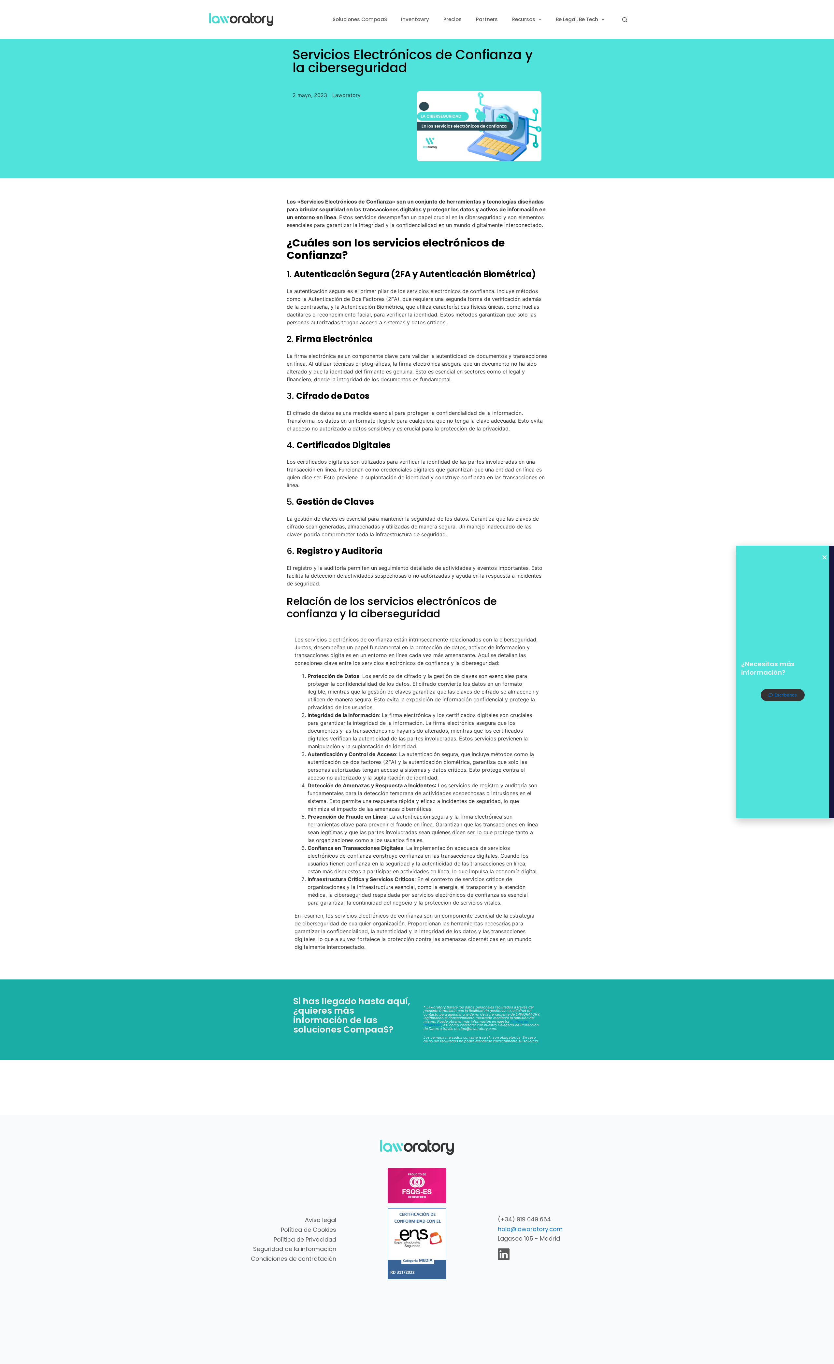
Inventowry (415, 19)
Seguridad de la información (294, 1249)
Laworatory (346, 95)
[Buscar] (624, 19)
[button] (824, 557)
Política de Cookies (308, 1230)
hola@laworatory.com (530, 1229)
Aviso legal (320, 1220)
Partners (487, 19)
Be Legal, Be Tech (577, 19)
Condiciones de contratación (293, 1259)
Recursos (523, 19)
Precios (452, 19)
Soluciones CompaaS (360, 19)
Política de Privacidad (305, 1239)
